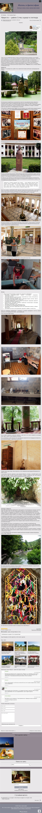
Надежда (6, 671)
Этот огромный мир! (16, 634)
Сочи (9, 58)
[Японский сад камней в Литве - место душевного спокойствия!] (21, 646)
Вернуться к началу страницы (35, 730)
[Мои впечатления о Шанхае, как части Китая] (34, 660)
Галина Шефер (7, 695)
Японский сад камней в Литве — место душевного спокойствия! (20, 653)
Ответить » (7, 677)
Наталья (6, 680)
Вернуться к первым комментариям (7, 730)
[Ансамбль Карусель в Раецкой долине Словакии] (34, 646)
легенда (12, 631)
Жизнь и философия (28, 5)
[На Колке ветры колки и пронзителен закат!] (8, 646)
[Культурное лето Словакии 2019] (21, 660)
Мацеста (16, 631)
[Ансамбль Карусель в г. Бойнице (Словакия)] (8, 660)
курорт (9, 631)
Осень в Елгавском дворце (34, 20)
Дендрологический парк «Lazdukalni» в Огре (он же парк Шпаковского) (11, 20)
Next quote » (37, 800)
